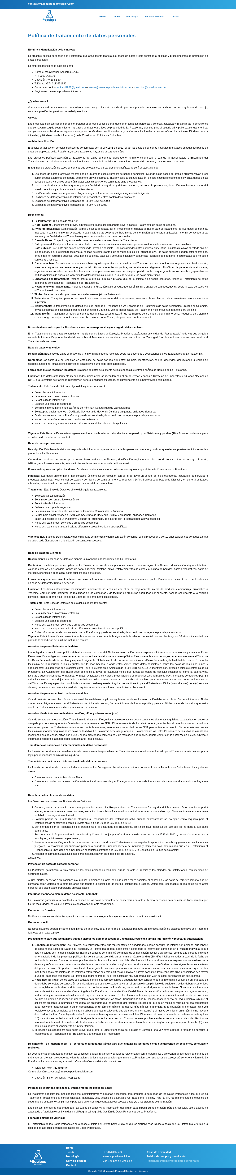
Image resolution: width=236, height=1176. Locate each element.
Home (102, 16)
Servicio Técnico (154, 16)
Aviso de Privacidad (159, 1152)
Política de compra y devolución (166, 1156)
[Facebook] (195, 4)
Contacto (175, 16)
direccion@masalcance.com (150, 87)
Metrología (132, 16)
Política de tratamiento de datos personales (173, 1160)
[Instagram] (200, 4)
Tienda (116, 16)
